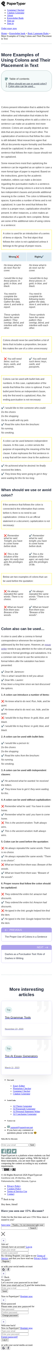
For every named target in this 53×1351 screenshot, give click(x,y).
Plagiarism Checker (22, 1088)
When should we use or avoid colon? (27, 83)
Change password (10, 1315)
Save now (5, 1225)
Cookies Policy (14, 1188)
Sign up (10, 20)
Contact (10, 1194)
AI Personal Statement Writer (26, 1111)
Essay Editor (19, 1086)
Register (5, 1261)
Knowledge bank (17, 33)
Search (33, 1228)
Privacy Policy (14, 1186)
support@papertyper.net (21, 1127)
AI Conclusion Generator (25, 1114)
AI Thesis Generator (22, 1106)
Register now (26, 1296)
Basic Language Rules (38, 33)
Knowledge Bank (15, 18)
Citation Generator (15, 13)
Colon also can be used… (21, 86)
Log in (29, 1247)
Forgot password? (9, 1337)
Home (4, 33)
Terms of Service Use (17, 1191)
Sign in (10, 23)
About (10, 15)
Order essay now (9, 28)
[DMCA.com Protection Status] (8, 1170)
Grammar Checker (15, 10)
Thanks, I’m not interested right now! (27, 1225)
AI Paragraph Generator (24, 1109)
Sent (32, 1145)
